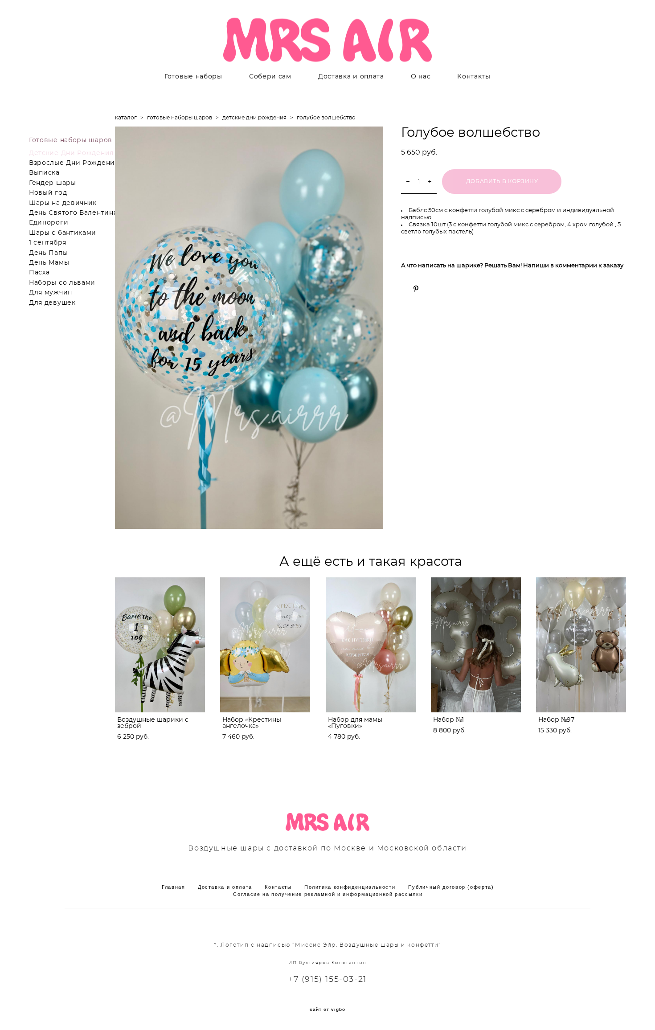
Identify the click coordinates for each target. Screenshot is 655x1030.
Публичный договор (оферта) (451, 887)
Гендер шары (52, 183)
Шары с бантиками (62, 233)
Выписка (44, 173)
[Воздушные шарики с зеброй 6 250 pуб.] (160, 644)
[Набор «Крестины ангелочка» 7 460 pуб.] (265, 644)
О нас (421, 77)
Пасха (39, 273)
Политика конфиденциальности (350, 887)
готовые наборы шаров (179, 117)
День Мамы (49, 263)
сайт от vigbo (327, 1009)
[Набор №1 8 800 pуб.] (476, 644)
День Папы (48, 253)
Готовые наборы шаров (70, 140)
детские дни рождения (254, 117)
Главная (173, 887)
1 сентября (47, 243)
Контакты (474, 77)
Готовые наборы (193, 77)
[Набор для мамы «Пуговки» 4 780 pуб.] (371, 644)
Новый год (48, 193)
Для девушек (52, 303)
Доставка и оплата (351, 77)
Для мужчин (50, 293)
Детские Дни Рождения (71, 153)
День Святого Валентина (73, 213)
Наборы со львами (62, 283)
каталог (126, 117)
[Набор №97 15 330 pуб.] (581, 644)
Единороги (48, 223)
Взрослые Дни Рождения (74, 163)
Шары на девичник (63, 203)
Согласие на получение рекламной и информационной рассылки (327, 894)
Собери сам (270, 77)
